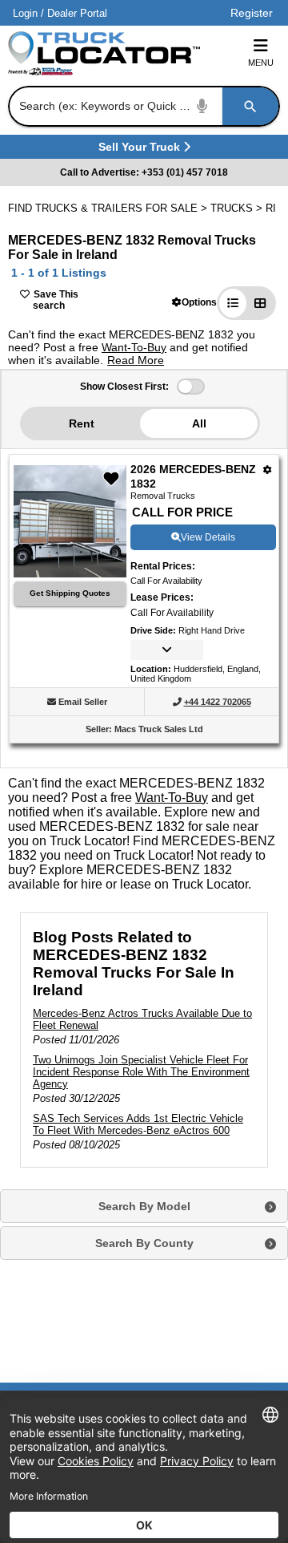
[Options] (267, 469)
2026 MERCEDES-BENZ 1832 (193, 476)
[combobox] (142, 106)
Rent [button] (81, 423)
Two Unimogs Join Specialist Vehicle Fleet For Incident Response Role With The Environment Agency (141, 1072)
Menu (261, 62)
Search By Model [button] (144, 1206)
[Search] (250, 106)
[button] (194, 302)
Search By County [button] (144, 1243)
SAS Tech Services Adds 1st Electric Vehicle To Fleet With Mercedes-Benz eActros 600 (138, 1124)
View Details (208, 537)
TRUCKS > (238, 208)
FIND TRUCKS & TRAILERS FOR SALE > (109, 208)
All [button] (199, 423)
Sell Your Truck (141, 149)
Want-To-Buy (134, 347)
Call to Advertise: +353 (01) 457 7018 (144, 172)
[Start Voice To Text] (202, 106)
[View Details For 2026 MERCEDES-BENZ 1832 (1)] (70, 573)
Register (251, 12)
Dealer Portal (77, 13)
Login (25, 13)
